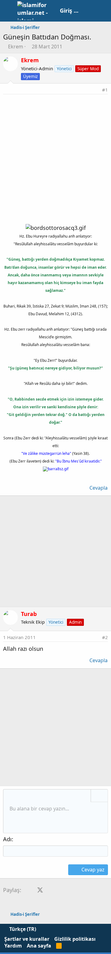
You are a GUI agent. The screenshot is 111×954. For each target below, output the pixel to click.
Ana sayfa (39, 945)
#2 (105, 637)
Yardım (13, 945)
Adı (7, 839)
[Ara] (103, 10)
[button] (10, 796)
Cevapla (98, 487)
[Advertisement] (55, 152)
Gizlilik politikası (75, 939)
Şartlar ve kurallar (26, 939)
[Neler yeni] (90, 10)
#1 (105, 90)
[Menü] (8, 11)
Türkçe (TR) (22, 929)
